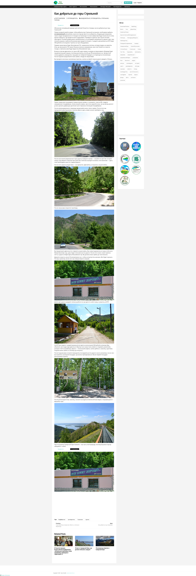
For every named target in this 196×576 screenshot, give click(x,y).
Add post (128, 2)
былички (127, 60)
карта (121, 66)
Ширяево (122, 54)
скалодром (123, 74)
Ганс (127, 29)
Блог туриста (73, 6)
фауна (136, 74)
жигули (122, 63)
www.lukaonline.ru (70, 573)
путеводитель (96, 18)
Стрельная (104, 18)
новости (129, 69)
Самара (136, 43)
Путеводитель (117, 6)
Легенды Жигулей (105, 6)
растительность (134, 72)
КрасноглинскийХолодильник (128, 35)
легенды (137, 66)
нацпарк (122, 69)
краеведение (129, 66)
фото (127, 77)
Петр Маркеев (60, 18)
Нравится (60, 25)
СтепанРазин (123, 49)
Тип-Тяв (122, 52)
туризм (56, 20)
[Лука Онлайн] (58, 3)
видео (133, 60)
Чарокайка (130, 52)
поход (135, 69)
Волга (121, 29)
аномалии (135, 57)
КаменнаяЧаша (124, 32)
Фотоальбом (83, 6)
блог (121, 60)
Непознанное (93, 6)
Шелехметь (138, 52)
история (137, 63)
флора (122, 77)
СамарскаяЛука (124, 46)
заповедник (129, 63)
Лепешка (122, 37)
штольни (133, 77)
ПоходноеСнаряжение (126, 43)
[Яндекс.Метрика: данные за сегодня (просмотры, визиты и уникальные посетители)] (5, 575)
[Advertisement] (84, 504)
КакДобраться (85, 18)
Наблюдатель (123, 40)
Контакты (127, 6)
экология (122, 80)
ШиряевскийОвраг (125, 57)
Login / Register (138, 2)
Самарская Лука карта (60, 6)
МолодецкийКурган (132, 37)
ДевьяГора (133, 29)
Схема (139, 49)
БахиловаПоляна (124, 26)
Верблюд (134, 26)
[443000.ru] (125, 146)
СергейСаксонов (135, 46)
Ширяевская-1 (131, 54)
